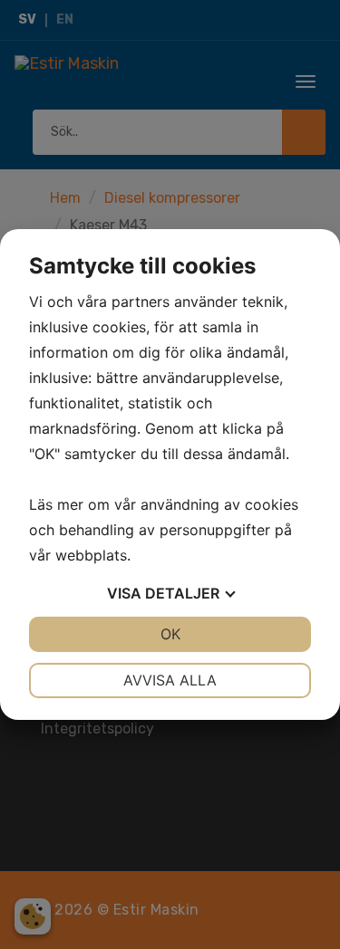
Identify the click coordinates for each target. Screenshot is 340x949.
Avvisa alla (170, 680)
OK (170, 634)
